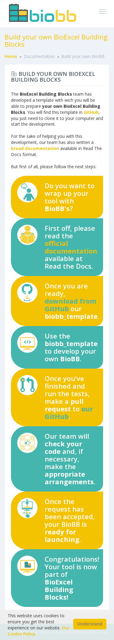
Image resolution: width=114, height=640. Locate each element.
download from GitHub (70, 304)
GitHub (91, 112)
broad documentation (35, 148)
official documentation (71, 247)
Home (11, 56)
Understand (89, 624)
